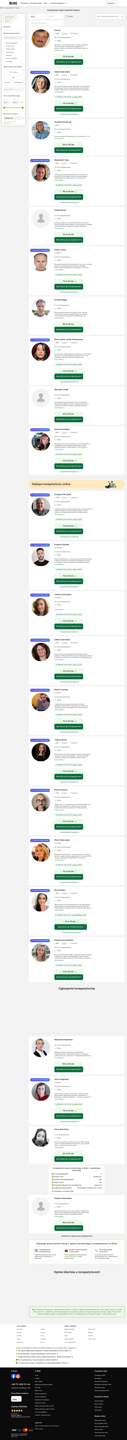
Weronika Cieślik (61, 390)
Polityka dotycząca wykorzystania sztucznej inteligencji (44, 1410)
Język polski (98, 1410)
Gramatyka (9, 61)
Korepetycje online (36, 3)
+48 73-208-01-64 (20, 1384)
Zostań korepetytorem (57, 3)
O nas (36, 1375)
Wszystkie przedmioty (101, 1381)
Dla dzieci (9, 55)
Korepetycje (98, 1378)
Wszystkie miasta (100, 1387)
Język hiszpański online (101, 1426)
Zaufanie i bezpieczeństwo (42, 1415)
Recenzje (37, 1387)
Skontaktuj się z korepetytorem (68, 62)
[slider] (4, 108)
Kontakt (37, 1378)
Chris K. (57, 30)
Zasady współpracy (40, 1396)
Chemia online (99, 1429)
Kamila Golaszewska (63, 1198)
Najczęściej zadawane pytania (44, 1384)
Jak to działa (38, 1381)
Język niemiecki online (101, 1432)
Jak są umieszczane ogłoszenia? (9, 122)
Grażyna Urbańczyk (62, 122)
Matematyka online (100, 1420)
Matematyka (98, 1407)
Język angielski (99, 1401)
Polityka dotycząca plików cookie (44, 1406)
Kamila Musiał (60, 210)
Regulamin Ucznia (40, 1403)
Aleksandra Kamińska (63, 1040)
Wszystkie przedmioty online (103, 1384)
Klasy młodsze (99, 1404)
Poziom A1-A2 (10, 46)
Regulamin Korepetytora (42, 1399)
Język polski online (100, 1435)
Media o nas (38, 1390)
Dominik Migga (60, 300)
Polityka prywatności (41, 1393)
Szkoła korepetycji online (102, 1390)
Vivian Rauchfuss (61, 1129)
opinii (17, 1417)
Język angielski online (101, 1423)
